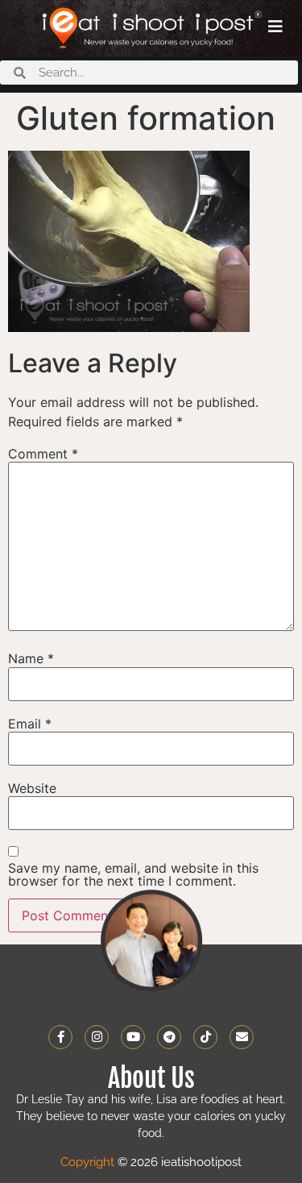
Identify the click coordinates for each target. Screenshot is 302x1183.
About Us (151, 1078)
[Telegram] (169, 1037)
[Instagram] (97, 1037)
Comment (43, 453)
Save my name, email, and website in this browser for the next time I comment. (133, 874)
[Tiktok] (205, 1037)
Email (30, 723)
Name (31, 658)
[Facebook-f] (60, 1037)
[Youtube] (133, 1037)
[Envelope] (242, 1037)
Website (32, 788)
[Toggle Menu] (275, 26)
